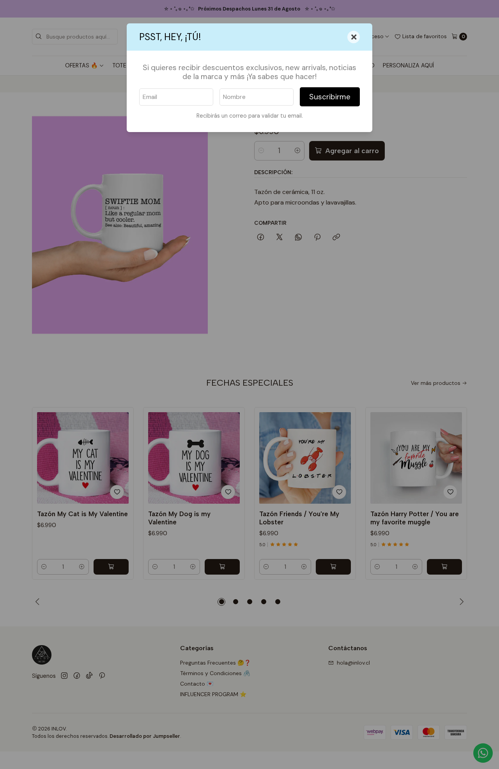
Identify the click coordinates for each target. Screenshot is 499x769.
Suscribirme (329, 97)
